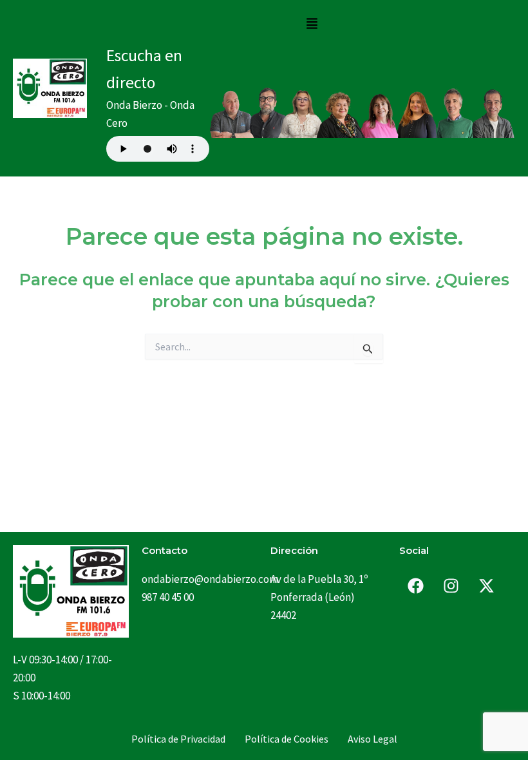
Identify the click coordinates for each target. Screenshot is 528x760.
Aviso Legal (372, 738)
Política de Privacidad (178, 738)
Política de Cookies (286, 738)
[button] (311, 24)
